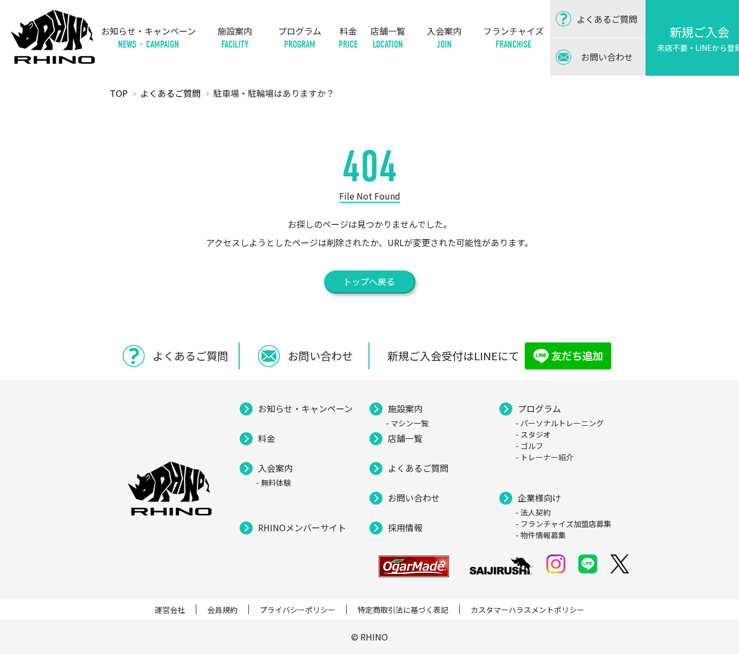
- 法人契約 (533, 512)
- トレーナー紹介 (544, 457)
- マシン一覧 (407, 423)
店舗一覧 (388, 37)
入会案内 (444, 37)
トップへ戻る (369, 281)
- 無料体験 (273, 482)
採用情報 (405, 527)
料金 (348, 37)
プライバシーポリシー (297, 609)
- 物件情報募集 (541, 535)
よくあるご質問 (418, 467)
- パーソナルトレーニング (560, 423)
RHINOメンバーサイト (302, 527)
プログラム (299, 37)
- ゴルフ (529, 445)
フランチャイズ (513, 37)
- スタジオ (533, 434)
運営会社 (170, 609)
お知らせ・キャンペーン (148, 37)
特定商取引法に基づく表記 (403, 609)
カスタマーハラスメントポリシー (527, 609)
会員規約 (222, 609)
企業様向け (539, 497)
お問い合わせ (414, 497)
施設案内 (234, 37)
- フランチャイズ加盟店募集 (563, 523)
